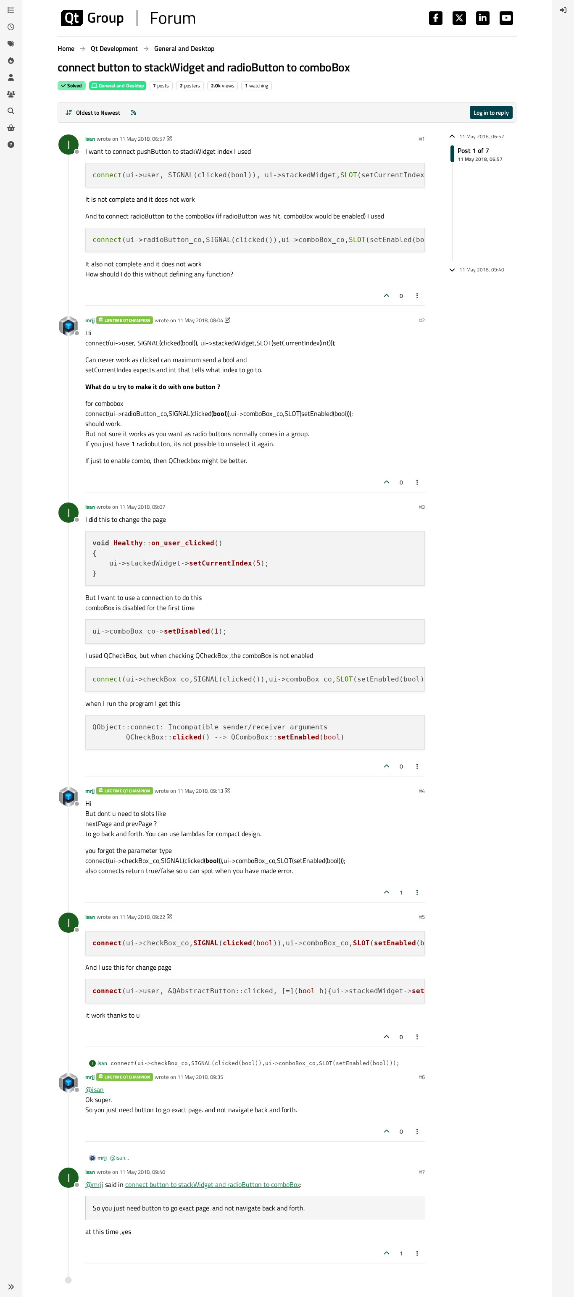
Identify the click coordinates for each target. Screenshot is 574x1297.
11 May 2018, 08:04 (200, 320)
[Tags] (10, 43)
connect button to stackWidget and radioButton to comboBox (212, 1184)
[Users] (10, 77)
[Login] (563, 10)
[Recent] (10, 27)
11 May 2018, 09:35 (200, 1077)
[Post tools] (417, 295)
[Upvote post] (386, 295)
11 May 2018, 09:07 (142, 506)
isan (90, 138)
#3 (422, 506)
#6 (422, 1077)
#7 (422, 1172)
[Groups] (10, 94)
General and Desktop (120, 85)
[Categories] (10, 10)
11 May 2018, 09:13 (200, 791)
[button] (10, 1287)
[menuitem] (563, 10)
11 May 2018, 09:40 (142, 1172)
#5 (422, 917)
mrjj (90, 320)
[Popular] (10, 60)
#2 (422, 320)
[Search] (10, 111)
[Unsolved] (10, 144)
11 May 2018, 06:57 (142, 138)
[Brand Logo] (128, 18)
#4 (422, 791)
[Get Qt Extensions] (10, 127)
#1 (422, 138)
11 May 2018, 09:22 (142, 917)
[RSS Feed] (133, 112)
